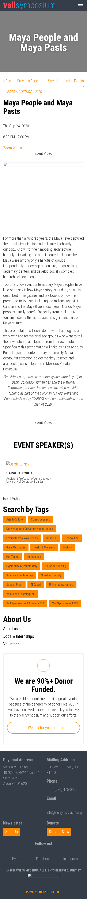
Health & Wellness (44, 547)
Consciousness (40, 519)
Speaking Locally (51, 575)
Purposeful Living (55, 566)
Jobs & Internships (18, 636)
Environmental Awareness (22, 538)
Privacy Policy (36, 892)
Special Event (14, 584)
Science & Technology (19, 575)
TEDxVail (36, 584)
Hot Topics (12, 556)
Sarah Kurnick (19, 473)
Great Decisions (15, 547)
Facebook (43, 858)
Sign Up (11, 831)
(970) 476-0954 (65, 789)
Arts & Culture (14, 519)
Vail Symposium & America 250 (25, 603)
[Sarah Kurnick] (43, 464)
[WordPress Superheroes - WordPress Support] (43, 880)
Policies (55, 892)
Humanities (34, 556)
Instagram (70, 858)
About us (10, 628)
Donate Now (59, 831)
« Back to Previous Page (20, 81)
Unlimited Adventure (61, 584)
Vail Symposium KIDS (65, 603)
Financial (51, 538)
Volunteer (11, 643)
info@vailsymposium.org (64, 812)
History (67, 547)
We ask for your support (46, 727)
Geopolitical (72, 538)
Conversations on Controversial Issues (29, 528)
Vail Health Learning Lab (20, 594)
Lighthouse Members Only (21, 566)
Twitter (17, 858)
